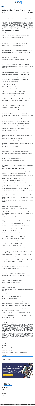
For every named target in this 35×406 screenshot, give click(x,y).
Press (3, 390)
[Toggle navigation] (3, 6)
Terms (27, 404)
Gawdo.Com (4, 328)
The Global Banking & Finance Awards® (8, 333)
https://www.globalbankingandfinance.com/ (9, 348)
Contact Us (4, 393)
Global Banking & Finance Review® (8, 324)
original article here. (24, 352)
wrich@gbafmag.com (5, 343)
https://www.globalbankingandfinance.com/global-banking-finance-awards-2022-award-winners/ (17, 28)
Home (3, 389)
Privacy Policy (32, 404)
